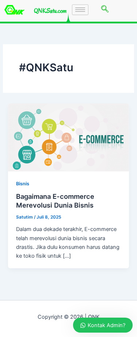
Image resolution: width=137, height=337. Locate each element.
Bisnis (22, 183)
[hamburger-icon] (80, 9)
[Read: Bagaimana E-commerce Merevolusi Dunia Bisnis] (68, 137)
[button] (105, 9)
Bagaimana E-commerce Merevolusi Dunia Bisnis (55, 200)
